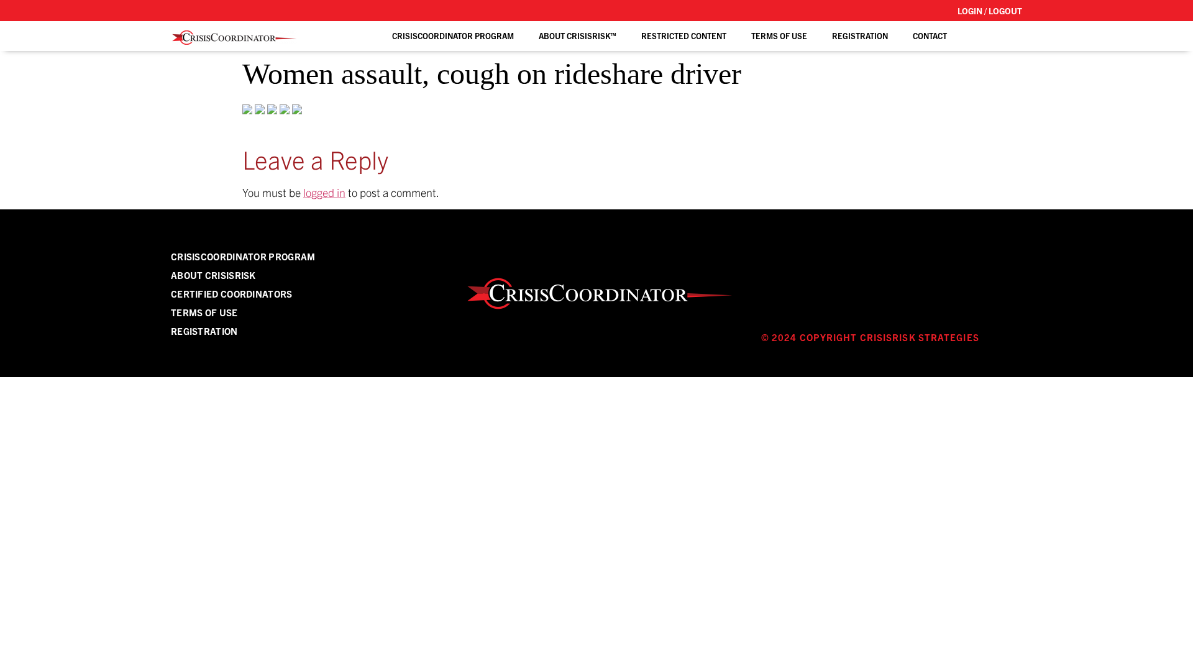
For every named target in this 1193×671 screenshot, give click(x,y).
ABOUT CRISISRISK (213, 275)
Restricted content (683, 35)
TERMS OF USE (779, 35)
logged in (324, 192)
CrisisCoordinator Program (453, 35)
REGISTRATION (860, 35)
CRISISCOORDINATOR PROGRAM (243, 256)
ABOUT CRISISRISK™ (577, 35)
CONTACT (930, 35)
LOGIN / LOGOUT (990, 10)
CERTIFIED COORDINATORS (232, 293)
